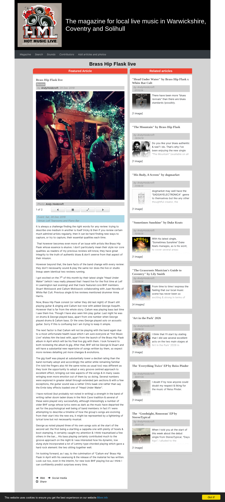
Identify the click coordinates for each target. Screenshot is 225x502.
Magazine (25, 54)
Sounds (51, 54)
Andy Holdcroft (55, 204)
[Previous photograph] (58, 209)
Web (42, 477)
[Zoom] (88, 209)
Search (39, 54)
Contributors (66, 54)
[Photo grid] (73, 209)
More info (102, 497)
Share (43, 481)
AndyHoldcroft (49, 87)
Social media (59, 477)
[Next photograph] (103, 209)
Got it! (211, 497)
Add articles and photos (92, 54)
